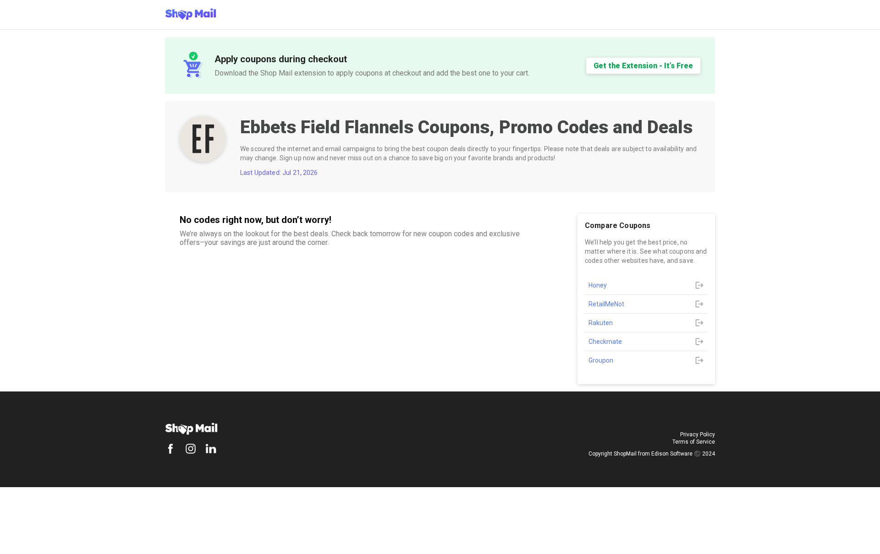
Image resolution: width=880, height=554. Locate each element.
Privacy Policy (697, 434)
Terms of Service (693, 442)
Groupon (600, 360)
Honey (597, 285)
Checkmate (605, 341)
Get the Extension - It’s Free (643, 65)
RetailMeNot (606, 304)
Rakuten (600, 322)
